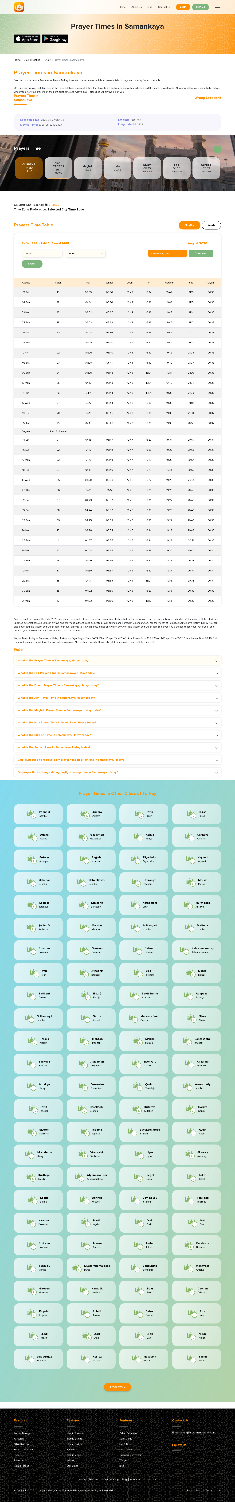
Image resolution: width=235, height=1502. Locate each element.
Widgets (124, 1460)
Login (183, 7)
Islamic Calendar (75, 1433)
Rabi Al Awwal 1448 (54, 243)
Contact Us (164, 7)
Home (122, 7)
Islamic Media (74, 1455)
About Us (136, 7)
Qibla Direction (22, 1444)
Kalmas (70, 1460)
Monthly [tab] (189, 225)
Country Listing (32, 60)
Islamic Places (21, 1466)
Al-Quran (19, 1438)
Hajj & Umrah (126, 1444)
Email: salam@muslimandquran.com (193, 1432)
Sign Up (200, 7)
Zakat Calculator (128, 1433)
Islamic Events (74, 1438)
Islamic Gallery (74, 1444)
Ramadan (19, 1460)
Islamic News (126, 1449)
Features (94, 1479)
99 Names (72, 1466)
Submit (32, 264)
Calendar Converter (130, 1455)
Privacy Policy (194, 1490)
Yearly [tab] (211, 225)
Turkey (47, 60)
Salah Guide (125, 1438)
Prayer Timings (22, 1433)
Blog (150, 7)
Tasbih (70, 1449)
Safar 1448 (30, 243)
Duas (17, 1455)
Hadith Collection (23, 1449)
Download (200, 253)
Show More (117, 1387)
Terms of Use (212, 1490)
